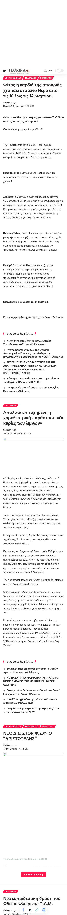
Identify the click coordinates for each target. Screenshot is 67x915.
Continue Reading (33, 874)
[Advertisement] (33, 33)
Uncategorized (13, 78)
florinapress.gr (9, 102)
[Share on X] (30, 910)
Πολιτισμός (46, 78)
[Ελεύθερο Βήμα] (19, 70)
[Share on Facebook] (23, 910)
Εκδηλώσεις (31, 78)
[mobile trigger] (6, 70)
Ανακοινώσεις (32, 726)
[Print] (43, 910)
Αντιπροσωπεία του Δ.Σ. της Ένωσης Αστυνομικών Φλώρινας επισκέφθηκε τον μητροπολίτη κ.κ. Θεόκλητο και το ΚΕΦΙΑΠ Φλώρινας (33, 353)
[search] (45, 70)
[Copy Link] (37, 910)
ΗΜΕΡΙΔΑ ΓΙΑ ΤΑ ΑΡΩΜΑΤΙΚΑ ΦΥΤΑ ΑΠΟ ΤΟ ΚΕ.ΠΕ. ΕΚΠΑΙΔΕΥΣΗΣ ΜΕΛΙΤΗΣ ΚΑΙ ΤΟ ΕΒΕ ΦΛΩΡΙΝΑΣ (30, 681)
